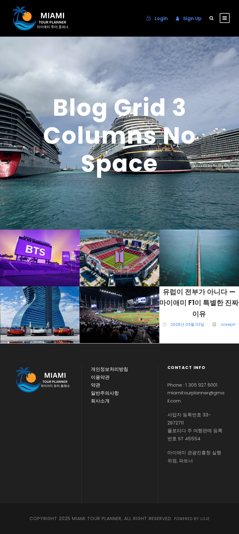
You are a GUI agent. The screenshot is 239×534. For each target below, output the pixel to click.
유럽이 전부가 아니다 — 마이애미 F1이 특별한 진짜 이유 (199, 302)
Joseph (46, 273)
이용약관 (100, 377)
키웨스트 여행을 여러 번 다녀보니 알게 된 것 (201, 237)
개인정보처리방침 (109, 369)
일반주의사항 (105, 393)
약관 (95, 385)
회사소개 (100, 400)
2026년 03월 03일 (187, 324)
